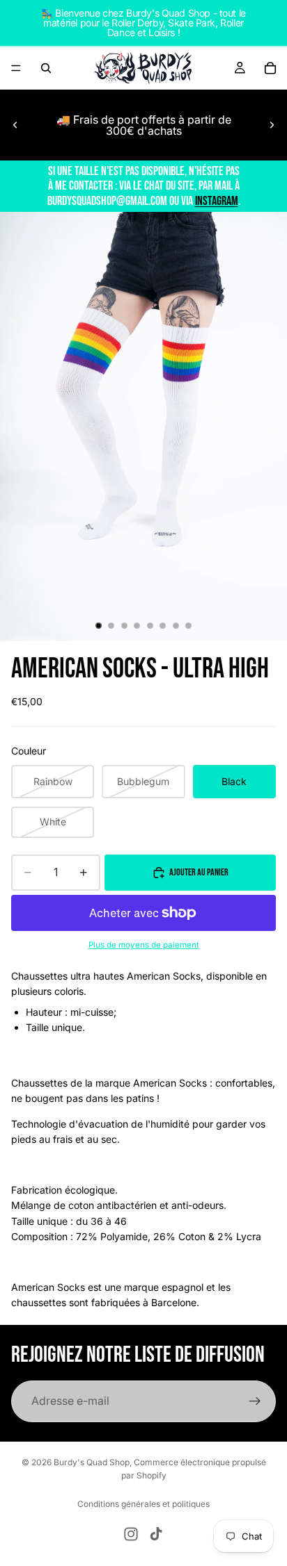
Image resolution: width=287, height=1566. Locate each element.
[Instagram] (131, 1534)
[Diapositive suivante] (271, 125)
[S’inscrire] (255, 1401)
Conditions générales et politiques (143, 1504)
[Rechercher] (46, 68)
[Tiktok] (156, 1534)
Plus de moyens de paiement (143, 945)
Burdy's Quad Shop (92, 1462)
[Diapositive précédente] (15, 125)
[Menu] (16, 68)
